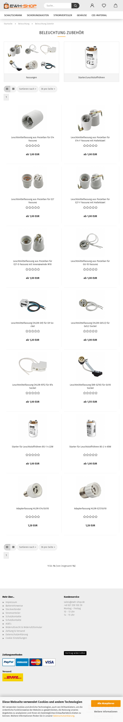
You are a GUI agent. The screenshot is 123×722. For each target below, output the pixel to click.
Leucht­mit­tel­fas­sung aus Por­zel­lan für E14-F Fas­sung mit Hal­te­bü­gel (90, 139)
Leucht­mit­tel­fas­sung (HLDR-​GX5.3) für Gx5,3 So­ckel (90, 324)
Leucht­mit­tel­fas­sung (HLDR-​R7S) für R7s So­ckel (32, 386)
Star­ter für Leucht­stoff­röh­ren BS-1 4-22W (32, 446)
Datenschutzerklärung (63, 716)
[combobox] (27, 89)
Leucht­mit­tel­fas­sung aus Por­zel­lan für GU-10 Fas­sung (90, 262)
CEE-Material (99, 15)
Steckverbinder (13, 609)
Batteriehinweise (14, 605)
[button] (92, 5)
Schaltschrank (13, 15)
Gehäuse (82, 15)
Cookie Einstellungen (16, 638)
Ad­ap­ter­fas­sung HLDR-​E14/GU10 (32, 508)
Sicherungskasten (38, 15)
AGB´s (8, 623)
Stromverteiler (62, 15)
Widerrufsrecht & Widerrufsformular (24, 627)
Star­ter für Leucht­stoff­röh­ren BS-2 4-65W (90, 446)
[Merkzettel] (104, 5)
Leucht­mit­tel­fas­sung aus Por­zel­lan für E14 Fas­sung (32, 139)
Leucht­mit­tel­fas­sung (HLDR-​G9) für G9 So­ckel (32, 324)
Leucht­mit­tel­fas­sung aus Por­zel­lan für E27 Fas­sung (32, 200)
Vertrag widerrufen (75, 653)
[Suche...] (75, 5)
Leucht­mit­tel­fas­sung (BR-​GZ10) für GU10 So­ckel (90, 386)
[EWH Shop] (21, 5)
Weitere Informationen (105, 711)
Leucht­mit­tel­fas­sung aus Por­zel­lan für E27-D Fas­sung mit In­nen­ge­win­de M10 (32, 262)
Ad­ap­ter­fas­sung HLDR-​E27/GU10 (90, 508)
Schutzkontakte (13, 616)
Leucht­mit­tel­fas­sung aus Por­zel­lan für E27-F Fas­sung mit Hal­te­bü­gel (90, 200)
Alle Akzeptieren (106, 703)
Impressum (11, 602)
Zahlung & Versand (15, 631)
